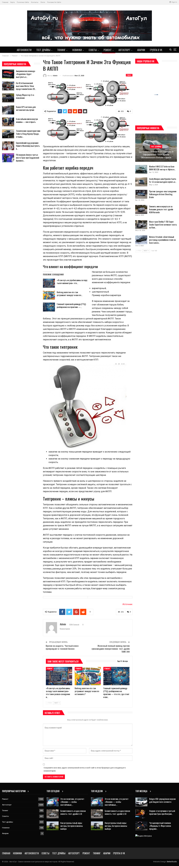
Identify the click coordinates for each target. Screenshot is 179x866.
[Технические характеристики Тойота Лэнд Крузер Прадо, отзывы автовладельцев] (8, 133)
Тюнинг (61, 50)
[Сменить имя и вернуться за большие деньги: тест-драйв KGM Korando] (141, 209)
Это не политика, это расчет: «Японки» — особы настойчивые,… (72, 801)
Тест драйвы (43, 50)
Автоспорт (124, 50)
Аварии (141, 50)
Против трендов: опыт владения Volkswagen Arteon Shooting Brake (162, 194)
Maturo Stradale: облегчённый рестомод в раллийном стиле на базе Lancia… (162, 239)
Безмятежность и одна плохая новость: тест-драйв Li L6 (73, 812)
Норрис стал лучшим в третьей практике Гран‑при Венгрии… (162, 812)
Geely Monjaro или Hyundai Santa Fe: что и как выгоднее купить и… (162, 180)
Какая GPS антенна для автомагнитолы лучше (26, 108)
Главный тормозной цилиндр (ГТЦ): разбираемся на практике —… (71, 305)
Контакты (34, 2)
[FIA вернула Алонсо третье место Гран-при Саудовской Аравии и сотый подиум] (8, 157)
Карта (12, 2)
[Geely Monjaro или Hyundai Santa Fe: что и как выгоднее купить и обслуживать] (141, 181)
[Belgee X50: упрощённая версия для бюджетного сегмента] (141, 801)
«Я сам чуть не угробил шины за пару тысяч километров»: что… (72, 282)
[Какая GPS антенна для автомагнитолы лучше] (8, 109)
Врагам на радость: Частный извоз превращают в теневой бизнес (62, 647)
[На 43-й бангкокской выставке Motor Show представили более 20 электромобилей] (8, 86)
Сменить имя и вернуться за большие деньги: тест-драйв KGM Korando (161, 209)
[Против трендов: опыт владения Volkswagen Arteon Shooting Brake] (141, 194)
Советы (93, 50)
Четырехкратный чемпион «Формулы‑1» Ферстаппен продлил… (160, 825)
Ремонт (108, 50)
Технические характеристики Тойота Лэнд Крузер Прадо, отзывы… (28, 133)
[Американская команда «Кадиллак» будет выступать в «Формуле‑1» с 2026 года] (8, 74)
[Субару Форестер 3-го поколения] (8, 97)
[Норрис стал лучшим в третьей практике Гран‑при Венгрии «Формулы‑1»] (141, 813)
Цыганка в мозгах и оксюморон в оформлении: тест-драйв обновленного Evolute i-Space (156, 154)
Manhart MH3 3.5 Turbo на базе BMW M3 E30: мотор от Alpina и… (162, 168)
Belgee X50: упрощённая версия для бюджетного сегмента (162, 800)
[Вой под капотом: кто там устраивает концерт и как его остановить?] (49, 295)
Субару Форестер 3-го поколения (25, 96)
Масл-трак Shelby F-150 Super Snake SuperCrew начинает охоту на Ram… (163, 224)
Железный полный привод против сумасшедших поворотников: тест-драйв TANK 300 (111, 648)
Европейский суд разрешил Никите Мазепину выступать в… (28, 145)
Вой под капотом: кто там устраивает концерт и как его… (70, 294)
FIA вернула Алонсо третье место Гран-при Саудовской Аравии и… (27, 157)
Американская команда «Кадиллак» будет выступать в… (25, 73)
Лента (42, 2)
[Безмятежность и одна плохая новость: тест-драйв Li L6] (53, 813)
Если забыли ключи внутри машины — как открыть (27, 120)
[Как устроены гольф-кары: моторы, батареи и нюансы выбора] (53, 825)
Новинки (77, 50)
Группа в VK (156, 50)
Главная (5, 2)
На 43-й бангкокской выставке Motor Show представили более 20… (26, 85)
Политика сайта (23, 2)
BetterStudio (172, 862)
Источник (127, 604)
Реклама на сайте (54, 2)
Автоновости (24, 50)
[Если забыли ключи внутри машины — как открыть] (8, 121)
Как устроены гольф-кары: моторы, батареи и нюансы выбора (71, 825)
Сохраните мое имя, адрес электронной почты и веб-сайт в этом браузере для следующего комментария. (85, 769)
